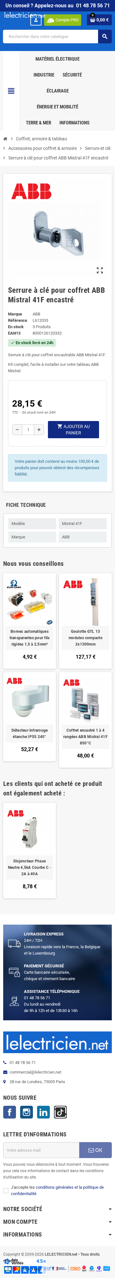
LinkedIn (43, 1112)
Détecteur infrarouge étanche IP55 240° (30, 733)
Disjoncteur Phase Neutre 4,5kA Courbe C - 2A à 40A (29, 867)
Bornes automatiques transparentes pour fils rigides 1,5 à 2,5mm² (30, 637)
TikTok (60, 1112)
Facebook (9, 1112)
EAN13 (14, 333)
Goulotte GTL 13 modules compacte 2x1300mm (85, 637)
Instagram (26, 1112)
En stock (16, 326)
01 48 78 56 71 (93, 6)
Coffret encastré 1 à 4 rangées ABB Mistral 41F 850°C (85, 736)
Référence (17, 320)
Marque (15, 314)
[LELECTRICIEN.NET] (25, 14)
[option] (29, 850)
